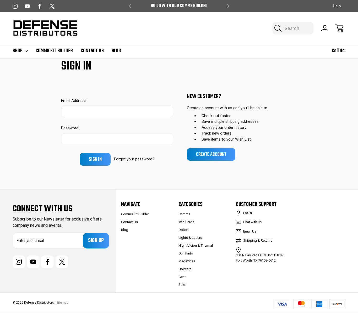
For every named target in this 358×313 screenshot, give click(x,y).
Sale (181, 285)
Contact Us (92, 51)
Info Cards (186, 222)
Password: (70, 128)
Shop (18, 51)
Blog (116, 51)
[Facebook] (39, 6)
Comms (184, 214)
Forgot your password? (134, 159)
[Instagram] (15, 6)
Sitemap (62, 302)
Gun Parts (185, 253)
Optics (183, 230)
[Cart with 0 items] (339, 28)
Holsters (184, 269)
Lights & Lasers (190, 238)
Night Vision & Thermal (195, 245)
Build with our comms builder (179, 6)
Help (337, 6)
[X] (52, 6)
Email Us (249, 231)
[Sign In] (325, 28)
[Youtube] (27, 6)
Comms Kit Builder (54, 51)
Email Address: (73, 100)
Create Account (211, 154)
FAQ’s (247, 213)
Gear (182, 277)
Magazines (186, 261)
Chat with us (252, 222)
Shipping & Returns (257, 240)
